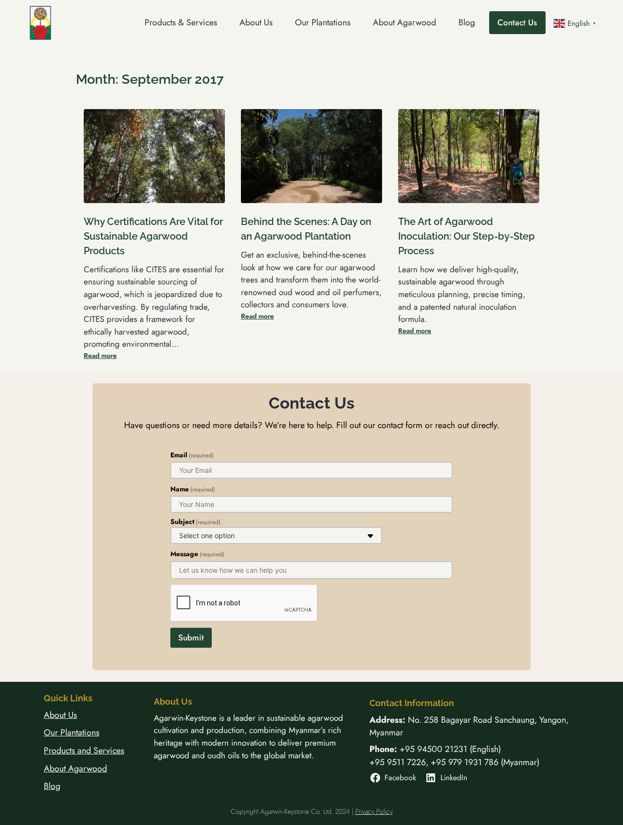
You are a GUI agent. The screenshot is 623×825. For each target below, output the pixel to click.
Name (192, 489)
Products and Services (84, 750)
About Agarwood (75, 768)
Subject (195, 521)
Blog (52, 786)
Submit (191, 637)
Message (197, 554)
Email (192, 455)
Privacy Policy (374, 811)
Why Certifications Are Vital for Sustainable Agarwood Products (153, 236)
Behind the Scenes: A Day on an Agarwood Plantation (306, 229)
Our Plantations (71, 732)
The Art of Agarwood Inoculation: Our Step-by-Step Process (466, 236)
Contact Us (517, 22)
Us (72, 715)
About (56, 715)
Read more (100, 355)
